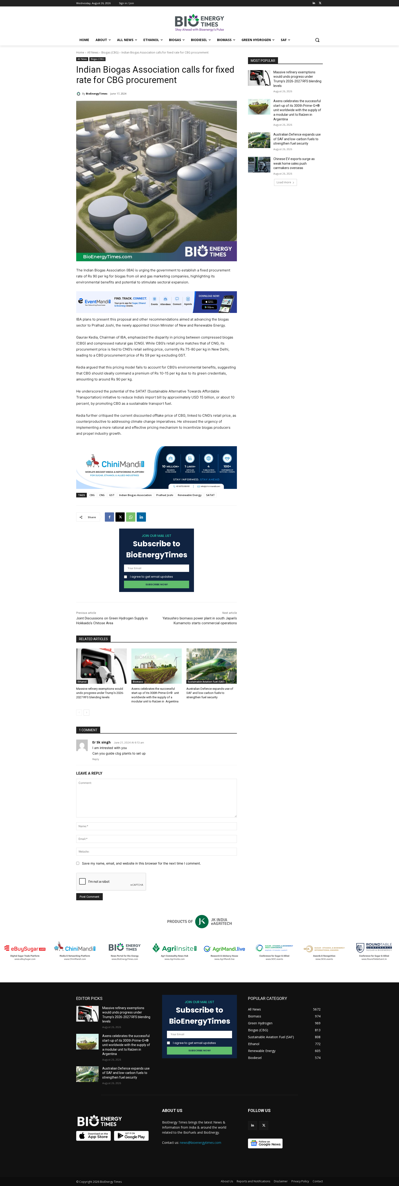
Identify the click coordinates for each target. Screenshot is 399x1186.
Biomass (138, 681)
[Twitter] (320, 3)
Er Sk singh (101, 742)
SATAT (210, 495)
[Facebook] (109, 517)
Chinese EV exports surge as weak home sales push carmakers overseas (294, 163)
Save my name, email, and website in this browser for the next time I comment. (141, 863)
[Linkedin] (313, 3)
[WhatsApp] (130, 517)
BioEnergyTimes (96, 93)
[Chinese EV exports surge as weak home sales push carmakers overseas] (259, 164)
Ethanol (82, 681)
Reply (95, 759)
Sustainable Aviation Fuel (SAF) (206, 681)
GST (112, 495)
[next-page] (86, 713)
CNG (102, 495)
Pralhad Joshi (164, 495)
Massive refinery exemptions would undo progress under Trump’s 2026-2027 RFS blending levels (100, 693)
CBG (92, 495)
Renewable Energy (190, 495)
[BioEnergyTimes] (79, 93)
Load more (284, 182)
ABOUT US (172, 1110)
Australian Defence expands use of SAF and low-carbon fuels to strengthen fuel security (209, 693)
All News (92, 52)
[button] (317, 39)
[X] (120, 517)
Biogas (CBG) (109, 52)
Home (80, 52)
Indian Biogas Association (135, 495)
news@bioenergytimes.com (200, 1142)
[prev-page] (79, 713)
